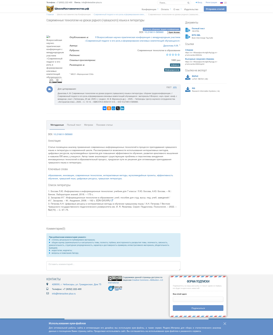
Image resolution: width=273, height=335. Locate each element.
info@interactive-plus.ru (64, 293)
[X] (118, 108)
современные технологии (88, 175)
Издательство (191, 9)
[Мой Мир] (113, 108)
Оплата (165, 9)
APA (175, 87)
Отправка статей (215, 8)
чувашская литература (110, 178)
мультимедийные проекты (142, 175)
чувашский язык (67, 178)
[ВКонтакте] (104, 108)
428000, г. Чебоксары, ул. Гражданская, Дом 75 (76, 284)
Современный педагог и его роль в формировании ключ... (119, 14)
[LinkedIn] (122, 108)
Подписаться (198, 308)
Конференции (149, 9)
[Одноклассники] (109, 108)
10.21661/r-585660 (154, 32)
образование (55, 175)
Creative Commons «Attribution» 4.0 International (135, 281)
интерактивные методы (115, 175)
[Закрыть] (224, 323)
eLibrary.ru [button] (175, 65)
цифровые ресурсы (87, 178)
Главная (50, 14)
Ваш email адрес (180, 294)
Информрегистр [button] (172, 70)
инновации (68, 175)
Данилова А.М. (171, 45)
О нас (176, 9)
